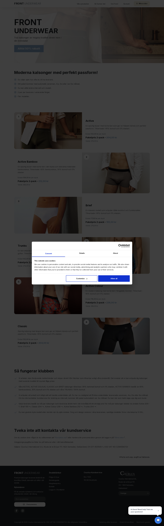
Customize (80, 278)
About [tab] (115, 253)
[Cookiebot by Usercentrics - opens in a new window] (120, 246)
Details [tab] (82, 253)
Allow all (114, 278)
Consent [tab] (48, 253)
